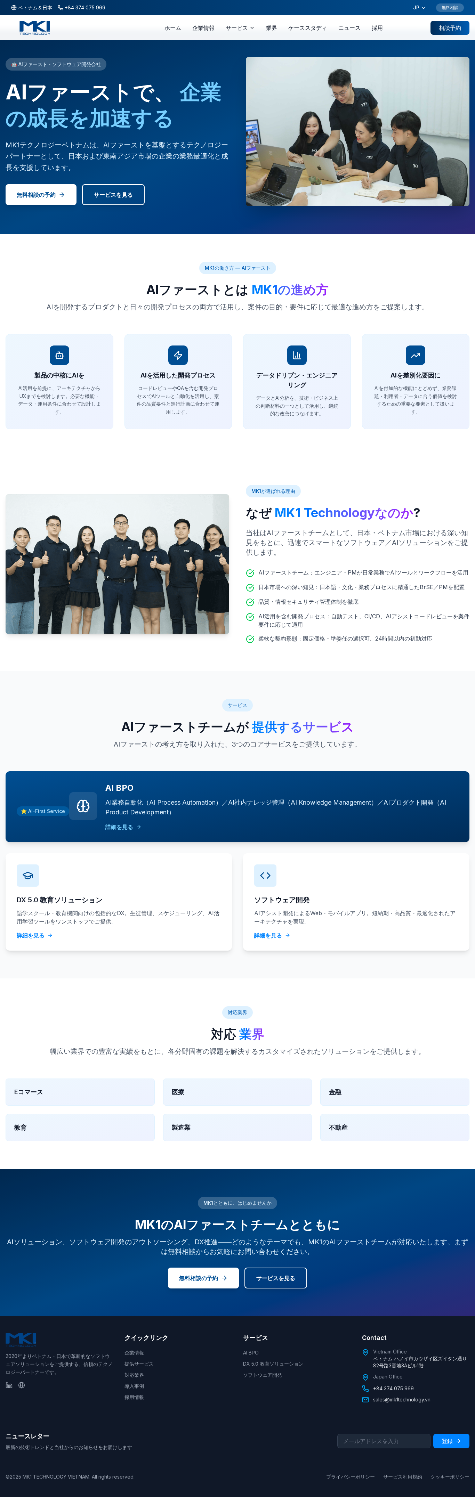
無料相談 (450, 7)
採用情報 (134, 1397)
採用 (377, 27)
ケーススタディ (307, 27)
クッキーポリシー (449, 1477)
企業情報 (203, 27)
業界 (271, 27)
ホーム (172, 27)
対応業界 (134, 1375)
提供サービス (139, 1364)
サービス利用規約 (402, 1477)
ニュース (349, 27)
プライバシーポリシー (350, 1477)
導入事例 (134, 1386)
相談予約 (450, 27)
